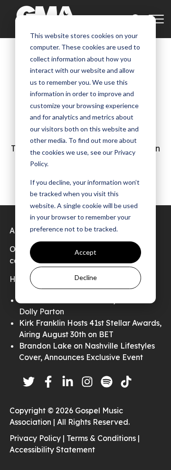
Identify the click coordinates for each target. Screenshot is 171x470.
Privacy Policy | (38, 438)
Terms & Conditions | (103, 438)
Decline (86, 277)
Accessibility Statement (52, 449)
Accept (85, 252)
